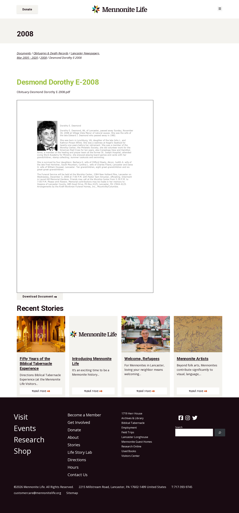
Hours (73, 467)
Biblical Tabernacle (133, 423)
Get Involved (79, 422)
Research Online (131, 446)
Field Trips (127, 432)
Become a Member (84, 415)
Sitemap (72, 493)
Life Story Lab (80, 452)
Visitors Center (130, 456)
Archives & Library (132, 418)
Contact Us (77, 474)
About (73, 437)
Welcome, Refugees (141, 358)
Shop (22, 451)
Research (29, 439)
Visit (21, 417)
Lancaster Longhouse (134, 437)
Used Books (128, 451)
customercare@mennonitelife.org (37, 493)
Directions (77, 459)
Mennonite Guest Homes (136, 441)
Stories (74, 444)
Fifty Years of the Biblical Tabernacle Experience (36, 363)
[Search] (220, 432)
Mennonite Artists (192, 358)
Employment (129, 427)
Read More (39, 391)
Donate (27, 9)
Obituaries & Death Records (50, 53)
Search (178, 427)
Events (25, 428)
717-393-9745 (183, 487)
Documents (24, 53)
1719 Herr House (131, 413)
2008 (43, 58)
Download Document (38, 296)
